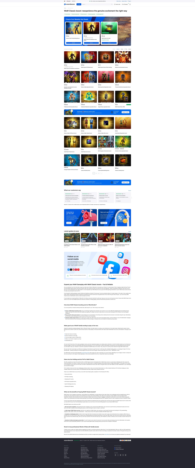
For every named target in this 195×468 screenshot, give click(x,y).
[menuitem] (68, 1)
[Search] (111, 4)
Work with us (119, 1)
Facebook (69, 270)
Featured (118, 49)
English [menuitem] (69, 1)
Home (65, 8)
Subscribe (69, 222)
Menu (79, 4)
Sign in (130, 1)
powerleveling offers (85, 352)
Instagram (73, 270)
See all (129, 190)
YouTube (78, 270)
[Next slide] (131, 198)
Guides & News (124, 1)
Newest (129, 49)
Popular (122, 49)
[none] (69, 1)
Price (126, 49)
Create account (103, 222)
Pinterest (76, 270)
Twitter (71, 270)
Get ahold (107, 434)
